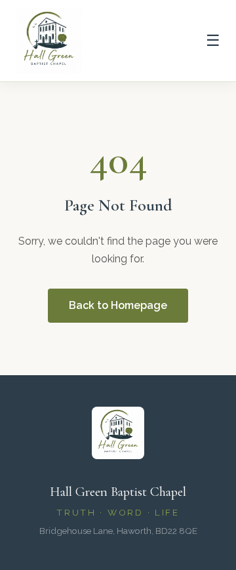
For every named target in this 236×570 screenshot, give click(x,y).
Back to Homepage (118, 305)
